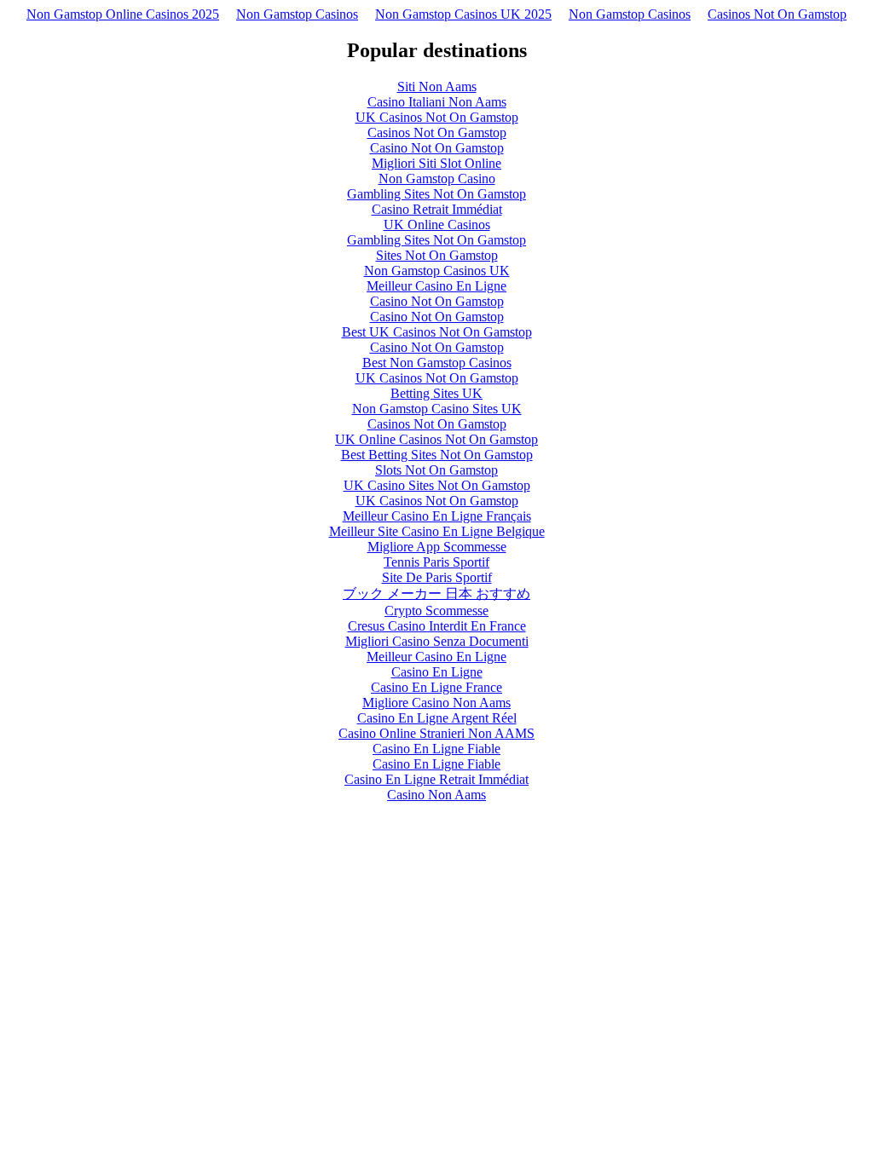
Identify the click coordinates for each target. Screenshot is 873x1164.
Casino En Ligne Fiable (436, 748)
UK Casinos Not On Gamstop (437, 117)
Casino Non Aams (436, 794)
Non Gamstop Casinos (297, 14)
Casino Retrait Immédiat (437, 209)
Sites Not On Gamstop (437, 255)
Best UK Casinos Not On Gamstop (437, 332)
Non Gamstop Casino (437, 178)
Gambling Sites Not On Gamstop (436, 194)
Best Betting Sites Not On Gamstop (437, 454)
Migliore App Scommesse (436, 546)
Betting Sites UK (436, 393)
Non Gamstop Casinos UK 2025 (463, 14)
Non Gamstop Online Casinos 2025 (122, 14)
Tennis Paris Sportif (436, 562)
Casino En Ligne (437, 672)
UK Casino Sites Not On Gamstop (437, 485)
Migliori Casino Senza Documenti (437, 641)
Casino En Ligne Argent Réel (437, 718)
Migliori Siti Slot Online (436, 163)
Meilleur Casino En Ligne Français (437, 516)
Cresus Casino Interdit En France (437, 626)
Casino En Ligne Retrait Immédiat (436, 779)
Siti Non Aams (437, 86)
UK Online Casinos (437, 224)
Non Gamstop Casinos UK (437, 270)
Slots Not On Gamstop (436, 470)
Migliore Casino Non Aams (436, 702)
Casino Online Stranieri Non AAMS (436, 733)
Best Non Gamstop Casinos (437, 362)
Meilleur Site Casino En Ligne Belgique (437, 531)
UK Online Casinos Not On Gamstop (436, 439)
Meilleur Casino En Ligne (436, 286)
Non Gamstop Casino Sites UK (437, 408)
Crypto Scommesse (436, 610)
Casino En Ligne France (436, 687)
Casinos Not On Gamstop (777, 14)
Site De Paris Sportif (437, 577)
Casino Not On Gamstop (437, 148)
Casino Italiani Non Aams (436, 102)
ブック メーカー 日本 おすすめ (436, 593)
